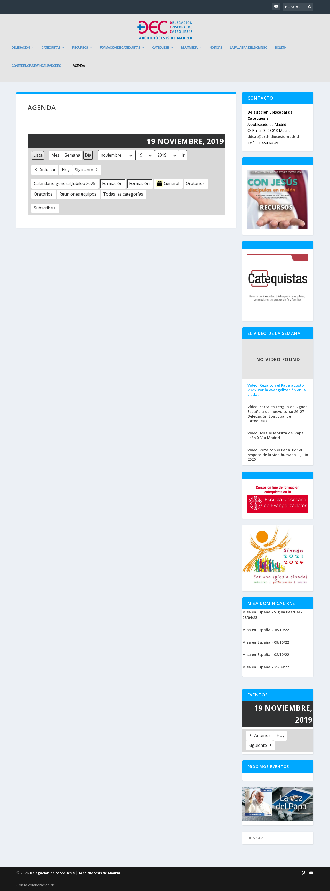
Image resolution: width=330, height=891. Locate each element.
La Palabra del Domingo (248, 48)
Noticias (216, 48)
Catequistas (51, 48)
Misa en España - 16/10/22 (265, 629)
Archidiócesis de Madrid (99, 873)
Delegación (21, 48)
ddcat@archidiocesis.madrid (273, 136)
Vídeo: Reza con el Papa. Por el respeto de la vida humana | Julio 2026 (278, 455)
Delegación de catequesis (52, 873)
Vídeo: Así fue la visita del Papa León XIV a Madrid (276, 435)
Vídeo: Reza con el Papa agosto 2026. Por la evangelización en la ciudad (277, 390)
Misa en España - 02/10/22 (265, 654)
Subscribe (43, 208)
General (171, 183)
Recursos (80, 48)
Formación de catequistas (120, 48)
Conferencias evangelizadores (36, 66)
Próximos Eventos (268, 766)
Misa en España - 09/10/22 (265, 642)
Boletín (280, 48)
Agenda (79, 66)
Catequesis (160, 48)
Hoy (66, 170)
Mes (55, 155)
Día (88, 155)
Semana (72, 155)
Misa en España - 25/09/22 (265, 667)
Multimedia (189, 48)
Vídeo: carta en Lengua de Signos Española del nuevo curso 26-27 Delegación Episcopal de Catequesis (277, 413)
